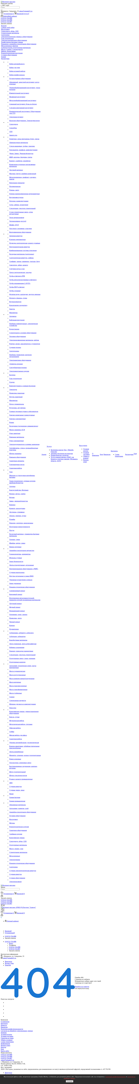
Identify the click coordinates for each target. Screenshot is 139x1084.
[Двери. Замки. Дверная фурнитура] (25, 152)
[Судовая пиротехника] (25, 571)
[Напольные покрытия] (25, 181)
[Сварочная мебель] (25, 466)
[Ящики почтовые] (25, 545)
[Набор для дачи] (25, 66)
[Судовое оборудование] (25, 876)
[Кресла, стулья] (25, 715)
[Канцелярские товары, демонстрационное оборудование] (25, 710)
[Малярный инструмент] (25, 95)
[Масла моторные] (25, 680)
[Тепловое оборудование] (25, 335)
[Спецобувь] (25, 126)
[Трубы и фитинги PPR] (25, 274)
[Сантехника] (25, 865)
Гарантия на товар (7, 1038)
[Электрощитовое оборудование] (25, 358)
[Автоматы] (25, 314)
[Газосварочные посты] (25, 463)
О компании (5, 1022)
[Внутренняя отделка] (25, 196)
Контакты (4, 1023)
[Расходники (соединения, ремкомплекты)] (25, 424)
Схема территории (7, 1042)
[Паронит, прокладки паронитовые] (25, 649)
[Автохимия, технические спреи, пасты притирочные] (25, 664)
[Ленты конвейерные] (25, 750)
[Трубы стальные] (25, 289)
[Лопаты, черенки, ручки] (25, 514)
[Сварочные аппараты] (25, 459)
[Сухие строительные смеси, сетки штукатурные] (25, 210)
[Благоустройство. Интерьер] (25, 488)
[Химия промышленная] (25, 799)
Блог (2, 1049)
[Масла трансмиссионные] (25, 684)
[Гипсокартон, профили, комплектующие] (25, 148)
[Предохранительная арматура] (25, 245)
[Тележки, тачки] (25, 538)
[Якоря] (25, 792)
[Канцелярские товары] (25, 836)
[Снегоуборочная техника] (25, 366)
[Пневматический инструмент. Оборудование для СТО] (25, 110)
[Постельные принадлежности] (25, 525)
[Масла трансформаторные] (25, 688)
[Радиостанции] (25, 327)
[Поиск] (1, 891)
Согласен (69, 1081)
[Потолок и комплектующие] (25, 199)
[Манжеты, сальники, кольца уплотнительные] (25, 754)
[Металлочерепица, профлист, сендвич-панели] (25, 175)
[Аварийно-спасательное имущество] (25, 549)
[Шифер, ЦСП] (25, 223)
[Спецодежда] (25, 122)
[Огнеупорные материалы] (25, 843)
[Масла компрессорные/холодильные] (25, 677)
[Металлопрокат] (25, 854)
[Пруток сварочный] (25, 395)
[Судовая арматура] (25, 785)
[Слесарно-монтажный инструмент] (25, 106)
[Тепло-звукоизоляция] (25, 216)
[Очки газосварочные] (25, 439)
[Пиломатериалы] (25, 185)
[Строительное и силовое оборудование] (25, 331)
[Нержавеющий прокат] (25, 609)
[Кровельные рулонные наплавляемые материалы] (25, 163)
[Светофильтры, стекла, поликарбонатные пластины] (25, 446)
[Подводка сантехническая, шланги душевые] (25, 241)
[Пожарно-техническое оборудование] (25, 585)
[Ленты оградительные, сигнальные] (25, 563)
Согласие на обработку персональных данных (17, 1031)
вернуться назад (83, 988)
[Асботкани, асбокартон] (25, 635)
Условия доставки (7, 1036)
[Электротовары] (25, 858)
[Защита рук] (25, 133)
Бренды (3, 1047)
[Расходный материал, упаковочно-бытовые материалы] (25, 532)
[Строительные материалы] (25, 850)
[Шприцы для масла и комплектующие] (25, 702)
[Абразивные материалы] (25, 803)
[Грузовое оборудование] (25, 814)
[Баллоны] (25, 373)
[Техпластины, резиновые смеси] (25, 761)
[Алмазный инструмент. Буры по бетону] (25, 102)
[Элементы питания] (25, 362)
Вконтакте (8, 961)
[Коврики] (25, 503)
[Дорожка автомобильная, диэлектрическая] (25, 741)
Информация (5, 1043)
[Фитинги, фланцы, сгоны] (25, 296)
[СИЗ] (25, 130)
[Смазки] (25, 695)
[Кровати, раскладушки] (25, 507)
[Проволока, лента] (25, 616)
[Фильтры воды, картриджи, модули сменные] (25, 293)
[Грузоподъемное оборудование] (25, 77)
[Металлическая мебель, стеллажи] (25, 722)
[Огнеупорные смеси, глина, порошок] (25, 657)
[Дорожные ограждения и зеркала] (25, 578)
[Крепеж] (25, 624)
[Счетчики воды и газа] (25, 267)
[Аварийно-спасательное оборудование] (25, 810)
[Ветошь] (25, 496)
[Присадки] (25, 706)
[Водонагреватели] (25, 300)
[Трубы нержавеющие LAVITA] (25, 282)
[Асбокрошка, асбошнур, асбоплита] (25, 631)
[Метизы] (25, 821)
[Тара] (25, 470)
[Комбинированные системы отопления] (25, 249)
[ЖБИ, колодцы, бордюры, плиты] (25, 155)
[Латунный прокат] (25, 602)
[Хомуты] (25, 307)
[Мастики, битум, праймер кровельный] (25, 172)
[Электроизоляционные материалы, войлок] (25, 338)
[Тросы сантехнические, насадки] (25, 271)
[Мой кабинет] (2, 896)
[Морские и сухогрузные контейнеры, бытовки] (25, 474)
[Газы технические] (25, 377)
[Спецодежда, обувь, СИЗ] (25, 839)
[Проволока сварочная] (25, 391)
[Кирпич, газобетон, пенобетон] (25, 159)
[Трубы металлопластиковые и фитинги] (25, 278)
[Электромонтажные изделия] (25, 369)
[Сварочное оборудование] (25, 829)
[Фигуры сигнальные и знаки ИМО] (25, 574)
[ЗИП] (25, 781)
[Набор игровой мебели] (25, 69)
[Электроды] (25, 388)
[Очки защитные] (25, 432)
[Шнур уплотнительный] (25, 770)
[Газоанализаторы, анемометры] (25, 552)
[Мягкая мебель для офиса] (25, 733)
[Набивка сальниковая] (25, 646)
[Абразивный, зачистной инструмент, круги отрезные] (25, 80)
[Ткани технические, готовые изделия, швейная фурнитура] (25, 479)
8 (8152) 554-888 (6, 18)
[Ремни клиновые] (25, 757)
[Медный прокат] (25, 605)
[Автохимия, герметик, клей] (25, 807)
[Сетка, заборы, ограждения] (25, 203)
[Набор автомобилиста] (25, 62)
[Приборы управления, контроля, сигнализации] (25, 353)
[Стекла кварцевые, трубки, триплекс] (25, 144)
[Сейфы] (25, 730)
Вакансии (4, 1027)
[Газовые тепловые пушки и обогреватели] (25, 410)
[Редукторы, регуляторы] (25, 406)
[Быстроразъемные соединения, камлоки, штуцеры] (25, 764)
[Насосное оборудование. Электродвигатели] (25, 119)
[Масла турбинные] (25, 691)
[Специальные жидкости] (25, 699)
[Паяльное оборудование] (25, 455)
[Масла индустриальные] (25, 673)
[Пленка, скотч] (25, 188)
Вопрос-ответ (5, 1045)
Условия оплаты (6, 1034)
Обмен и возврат (7, 1040)
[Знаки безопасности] (25, 560)
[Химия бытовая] (25, 796)
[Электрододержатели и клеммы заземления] (25, 443)
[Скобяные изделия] (25, 832)
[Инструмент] (25, 818)
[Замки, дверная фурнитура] (25, 499)
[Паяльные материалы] (25, 435)
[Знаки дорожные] (25, 582)
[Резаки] (25, 421)
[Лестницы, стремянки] (25, 510)
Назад (11, 943)
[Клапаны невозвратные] (25, 238)
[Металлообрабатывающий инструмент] (25, 99)
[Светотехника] (25, 349)
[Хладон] (25, 380)
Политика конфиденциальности (12, 1029)
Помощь (4, 1032)
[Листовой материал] (25, 168)
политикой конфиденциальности (116, 1076)
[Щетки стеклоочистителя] (25, 774)
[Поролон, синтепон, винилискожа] (25, 521)
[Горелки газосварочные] (25, 417)
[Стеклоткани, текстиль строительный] (25, 207)
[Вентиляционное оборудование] (25, 230)
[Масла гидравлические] (25, 669)
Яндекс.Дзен (9, 963)
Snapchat (8, 965)
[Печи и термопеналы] (25, 402)
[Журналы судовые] (25, 556)
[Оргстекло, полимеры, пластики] (25, 227)
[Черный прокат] (25, 620)
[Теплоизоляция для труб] (25, 219)
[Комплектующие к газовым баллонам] (25, 384)
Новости (4, 1025)
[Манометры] (25, 311)
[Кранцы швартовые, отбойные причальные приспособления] (25, 744)
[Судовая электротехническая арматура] (25, 869)
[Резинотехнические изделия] (25, 825)
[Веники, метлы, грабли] (25, 492)
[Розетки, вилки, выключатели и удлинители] (25, 342)
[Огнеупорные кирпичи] (25, 660)
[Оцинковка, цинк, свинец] (25, 613)
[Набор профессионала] (25, 73)
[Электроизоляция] (25, 880)
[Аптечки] (25, 485)
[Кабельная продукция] (25, 318)
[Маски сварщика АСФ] (25, 428)
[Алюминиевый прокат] (25, 589)
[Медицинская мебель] (25, 719)
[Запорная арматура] (25, 234)
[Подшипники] (25, 627)
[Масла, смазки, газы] (25, 847)
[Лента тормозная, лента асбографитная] (25, 642)
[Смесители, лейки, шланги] (25, 263)
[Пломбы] (25, 518)
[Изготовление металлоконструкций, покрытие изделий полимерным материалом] (25, 596)
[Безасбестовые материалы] (25, 638)
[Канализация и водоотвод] (25, 303)
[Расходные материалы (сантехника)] (25, 252)
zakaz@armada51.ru (25, 11)
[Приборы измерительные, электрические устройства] (25, 322)
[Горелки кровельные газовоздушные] (25, 413)
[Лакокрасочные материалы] (25, 141)
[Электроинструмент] (25, 115)
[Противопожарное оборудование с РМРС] (25, 567)
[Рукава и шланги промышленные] (25, 777)
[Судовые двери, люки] (25, 788)
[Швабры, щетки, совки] (25, 541)
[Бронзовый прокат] (25, 593)
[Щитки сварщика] (25, 452)
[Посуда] (25, 528)
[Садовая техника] (25, 346)
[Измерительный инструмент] (25, 91)
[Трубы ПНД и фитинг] (25, 285)
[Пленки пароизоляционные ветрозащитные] (25, 192)
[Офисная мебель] (25, 726)
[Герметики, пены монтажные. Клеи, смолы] (25, 137)
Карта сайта (5, 1051)
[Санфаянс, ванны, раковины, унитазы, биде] (25, 260)
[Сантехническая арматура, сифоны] (25, 256)
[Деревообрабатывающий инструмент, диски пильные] (25, 86)
